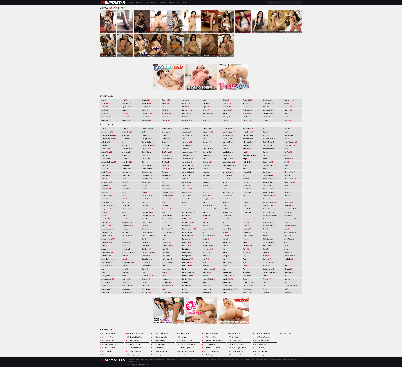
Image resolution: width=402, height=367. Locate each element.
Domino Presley (148, 266)
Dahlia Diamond (147, 219)
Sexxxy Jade (268, 205)
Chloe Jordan (147, 169)
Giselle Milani (167, 215)
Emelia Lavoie (167, 132)
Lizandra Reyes (208, 246)
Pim (245, 242)
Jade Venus (187, 135)
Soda (265, 232)
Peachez (247, 229)
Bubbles (125, 266)
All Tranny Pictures (263, 337)
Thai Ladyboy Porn (136, 337)
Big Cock (126, 107)
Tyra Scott (288, 165)
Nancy (226, 252)
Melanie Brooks (229, 162)
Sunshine (267, 259)
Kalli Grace (186, 219)
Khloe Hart (186, 282)
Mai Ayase (207, 272)
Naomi (226, 259)
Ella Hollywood (147, 289)
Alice (104, 179)
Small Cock (268, 100)
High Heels (186, 113)
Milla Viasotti (228, 192)
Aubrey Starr (127, 135)
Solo (266, 107)
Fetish (165, 110)
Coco (144, 202)
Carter (144, 132)
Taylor (266, 289)
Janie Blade (187, 145)
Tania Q (267, 279)
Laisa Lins (207, 165)
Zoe (286, 282)
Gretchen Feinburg (168, 232)
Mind (225, 202)
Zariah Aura (288, 279)
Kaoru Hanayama (189, 229)
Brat (124, 246)
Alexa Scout (106, 169)
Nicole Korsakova (249, 135)
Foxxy (165, 185)
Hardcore (187, 110)
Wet (286, 117)
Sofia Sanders (268, 242)
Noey (245, 165)
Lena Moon (207, 195)
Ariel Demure (106, 266)
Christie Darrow (147, 175)
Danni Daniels (147, 232)
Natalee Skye (228, 272)
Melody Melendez (229, 165)
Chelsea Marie (147, 159)
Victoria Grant (289, 212)
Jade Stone (187, 132)
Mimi (225, 199)
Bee (124, 192)
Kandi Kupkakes (188, 222)
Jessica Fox (187, 189)
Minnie (225, 205)
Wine (286, 242)
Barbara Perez (127, 189)
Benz (124, 219)
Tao (265, 282)
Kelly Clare (187, 262)
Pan (245, 199)
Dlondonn (146, 262)
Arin (103, 269)
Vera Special (288, 205)
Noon (246, 169)
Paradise (247, 202)
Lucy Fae (206, 256)
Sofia (265, 235)
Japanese (187, 120)
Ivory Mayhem (167, 286)
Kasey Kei (186, 242)
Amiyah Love (106, 209)
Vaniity (287, 185)
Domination (147, 120)
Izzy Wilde (166, 292)
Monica (226, 225)
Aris (103, 272)
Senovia (266, 199)
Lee (205, 179)
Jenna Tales (187, 175)
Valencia (287, 169)
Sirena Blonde (268, 225)
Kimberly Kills (208, 135)
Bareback (106, 117)
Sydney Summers (270, 272)
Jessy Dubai (187, 199)
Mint (225, 209)
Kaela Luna (187, 215)
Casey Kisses (147, 139)
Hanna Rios (166, 242)
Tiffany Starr (289, 145)
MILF (205, 117)
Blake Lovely (127, 235)
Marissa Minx (228, 142)
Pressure (246, 272)
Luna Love (207, 266)
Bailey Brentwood (128, 169)
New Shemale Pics (238, 344)
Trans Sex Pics (135, 344)
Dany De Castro (148, 235)
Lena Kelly (207, 192)
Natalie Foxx (228, 279)
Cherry (145, 162)
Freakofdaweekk (168, 192)
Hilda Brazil (166, 252)
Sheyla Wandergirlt (270, 215)
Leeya (206, 182)
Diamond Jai (146, 256)
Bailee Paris (126, 165)
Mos (225, 232)
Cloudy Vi (146, 199)
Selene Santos (269, 195)
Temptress (268, 292)
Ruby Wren (267, 135)
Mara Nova (207, 286)
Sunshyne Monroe (270, 262)
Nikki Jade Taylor (249, 142)
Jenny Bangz (187, 182)
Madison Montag (209, 269)
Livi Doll (206, 239)
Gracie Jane (167, 225)
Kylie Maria (207, 162)
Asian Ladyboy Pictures (239, 348)
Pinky (246, 249)
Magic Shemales (110, 348)
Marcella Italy (208, 289)
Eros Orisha (167, 159)
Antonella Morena (108, 259)
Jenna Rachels (188, 172)
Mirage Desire (228, 215)
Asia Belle (105, 282)
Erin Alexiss (167, 152)
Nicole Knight (248, 132)
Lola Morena (208, 249)
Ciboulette (146, 182)
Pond (246, 259)
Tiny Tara (288, 152)
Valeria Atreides (290, 179)
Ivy (163, 289)
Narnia (225, 266)
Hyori (165, 272)
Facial (165, 103)
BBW (125, 100)
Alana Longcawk (107, 155)
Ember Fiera (167, 128)
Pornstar (247, 100)
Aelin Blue (105, 142)
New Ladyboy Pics (212, 333)
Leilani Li (206, 189)
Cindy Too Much (148, 189)
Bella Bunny (126, 205)
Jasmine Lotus (188, 155)
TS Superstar (139, 365)
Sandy (266, 159)
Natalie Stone (228, 286)
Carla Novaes (127, 289)
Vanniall (287, 192)
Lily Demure (207, 222)
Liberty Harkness (209, 209)
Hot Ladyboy (185, 333)
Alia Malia (105, 175)
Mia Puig (226, 179)
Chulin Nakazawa (148, 179)
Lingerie (207, 110)
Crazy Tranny (134, 355)
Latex (205, 100)
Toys (287, 103)
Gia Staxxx (166, 199)
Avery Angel (127, 149)
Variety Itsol (288, 195)
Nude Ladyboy (160, 341)
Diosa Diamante (148, 259)
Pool (226, 120)
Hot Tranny (184, 337)
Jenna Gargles (188, 169)
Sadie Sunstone (269, 149)
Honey (165, 266)
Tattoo (267, 117)
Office (226, 100)
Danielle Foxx (147, 229)
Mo (224, 222)
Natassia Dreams (230, 289)
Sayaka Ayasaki (269, 189)
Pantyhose (227, 110)
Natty (225, 292)
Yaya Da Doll (288, 259)
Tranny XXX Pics (237, 355)
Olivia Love (247, 185)
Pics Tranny (261, 348)
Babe (104, 113)
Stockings (268, 113)
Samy (265, 155)
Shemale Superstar (111, 333)
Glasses (185, 107)
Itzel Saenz (167, 279)
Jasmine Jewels (189, 152)
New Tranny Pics (135, 351)
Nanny (226, 256)
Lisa (205, 232)
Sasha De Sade (269, 182)
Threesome (289, 100)
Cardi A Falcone (128, 286)
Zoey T (287, 289)
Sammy (267, 152)
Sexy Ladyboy (261, 355)
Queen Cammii (249, 282)
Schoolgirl (247, 113)
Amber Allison (106, 202)
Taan (265, 276)
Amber (104, 199)
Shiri (265, 219)
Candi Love (126, 279)
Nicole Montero (249, 139)
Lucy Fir (206, 259)
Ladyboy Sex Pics (212, 355)
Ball (124, 179)
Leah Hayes (207, 175)
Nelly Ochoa (248, 128)
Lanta (205, 169)
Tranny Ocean (211, 344)
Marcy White (207, 292)
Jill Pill (185, 202)
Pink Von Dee (248, 246)
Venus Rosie (288, 202)
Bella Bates (126, 202)
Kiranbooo (207, 142)
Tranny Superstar (237, 351)
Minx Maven (227, 212)
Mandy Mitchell (209, 279)
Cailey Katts (126, 272)
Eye (164, 182)
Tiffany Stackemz (290, 142)
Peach (246, 225)
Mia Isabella (228, 172)
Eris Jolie (166, 155)
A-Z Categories (150, 2)
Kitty (205, 145)
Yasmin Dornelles (290, 256)
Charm (145, 155)
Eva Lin (165, 169)
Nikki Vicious (248, 149)
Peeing (226, 113)
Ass (104, 107)
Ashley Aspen (107, 276)
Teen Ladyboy (134, 341)
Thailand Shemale (161, 351)
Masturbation (209, 113)
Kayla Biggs (187, 252)
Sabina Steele (268, 145)
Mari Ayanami (228, 128)
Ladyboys (158, 355)
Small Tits (268, 103)
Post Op (246, 103)
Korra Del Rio (208, 149)
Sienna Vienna (268, 222)
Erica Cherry (167, 145)
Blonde (125, 117)
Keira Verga (187, 259)
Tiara (286, 132)
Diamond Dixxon (148, 252)
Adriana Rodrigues (108, 139)
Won (286, 246)
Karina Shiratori (188, 232)
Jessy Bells (186, 195)
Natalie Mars (228, 282)
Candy (125, 282)
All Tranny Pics (160, 344)
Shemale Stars (109, 341)
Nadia (226, 239)
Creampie (146, 107)
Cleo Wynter (147, 195)
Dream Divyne (147, 276)
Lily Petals (206, 225)
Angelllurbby (106, 242)
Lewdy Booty (208, 199)
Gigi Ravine (166, 205)
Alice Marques (106, 182)
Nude (206, 120)
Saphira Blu (268, 162)
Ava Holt (125, 145)
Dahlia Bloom (147, 212)
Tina (286, 149)
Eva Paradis (167, 175)
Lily (205, 219)
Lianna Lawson (209, 205)
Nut (245, 175)
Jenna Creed (187, 165)
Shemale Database (136, 333)
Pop (245, 266)
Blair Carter (126, 232)
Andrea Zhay (106, 225)
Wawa (287, 229)
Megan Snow (228, 159)
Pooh (246, 262)
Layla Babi (207, 172)
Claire (145, 192)
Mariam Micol (228, 135)
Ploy (245, 256)
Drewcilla (146, 279)
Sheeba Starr (268, 212)
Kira (204, 139)
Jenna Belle (187, 162)
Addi (103, 128)
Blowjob (126, 120)
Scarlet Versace (269, 192)
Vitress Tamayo (290, 219)
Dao (144, 239)
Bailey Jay (126, 172)
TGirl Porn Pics (211, 337)
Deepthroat (146, 117)
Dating (185, 2)
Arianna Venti (106, 262)
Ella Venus (146, 292)
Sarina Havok (268, 175)
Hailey (164, 239)
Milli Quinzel (227, 195)
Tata (265, 286)
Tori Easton (288, 159)
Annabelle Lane (107, 252)
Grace (165, 222)
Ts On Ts (288, 107)
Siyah (265, 229)
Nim (245, 152)
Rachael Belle (248, 286)
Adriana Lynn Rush (108, 135)
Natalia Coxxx (228, 276)
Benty (124, 215)
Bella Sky (126, 209)
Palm (246, 195)
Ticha (286, 139)
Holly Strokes (167, 262)
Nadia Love (227, 242)
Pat (245, 215)
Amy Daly (105, 219)
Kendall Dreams (188, 272)
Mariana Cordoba (230, 139)
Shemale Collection (187, 351)
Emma (165, 135)
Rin (265, 128)
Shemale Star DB (135, 348)
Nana (225, 249)
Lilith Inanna (208, 215)
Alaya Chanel (106, 159)
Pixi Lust (246, 252)
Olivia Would (247, 189)
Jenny (185, 179)
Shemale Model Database (214, 341)
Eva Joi (165, 165)
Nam (225, 246)
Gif (163, 202)
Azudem (125, 159)
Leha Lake (207, 185)
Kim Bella (186, 292)
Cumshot (147, 113)
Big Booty (127, 103)
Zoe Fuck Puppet (290, 286)
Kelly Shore (187, 266)
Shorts (246, 117)
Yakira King (288, 252)
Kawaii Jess (186, 249)
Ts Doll (286, 162)
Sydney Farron (268, 269)
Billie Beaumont (127, 225)
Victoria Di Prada (290, 209)
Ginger (165, 212)
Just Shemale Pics (263, 344)
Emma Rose (167, 139)
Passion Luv (247, 212)
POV (246, 107)
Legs (206, 107)
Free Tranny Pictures (188, 355)
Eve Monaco (167, 179)
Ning (245, 159)
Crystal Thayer (148, 209)
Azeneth (125, 155)
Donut (145, 269)
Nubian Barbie (248, 172)
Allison (104, 192)
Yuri (285, 276)
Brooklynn (126, 256)
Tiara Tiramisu (289, 135)
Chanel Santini (147, 152)
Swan (266, 266)
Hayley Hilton (167, 246)
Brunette (146, 103)
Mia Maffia (227, 175)
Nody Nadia (248, 162)
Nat (225, 269)
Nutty (246, 179)
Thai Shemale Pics (161, 333)
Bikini (125, 113)
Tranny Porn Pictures (188, 344)
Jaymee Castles (188, 159)
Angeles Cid (106, 232)
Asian (105, 103)
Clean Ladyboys (110, 355)
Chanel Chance (148, 145)
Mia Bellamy (228, 169)
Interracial (187, 117)
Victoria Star (288, 215)
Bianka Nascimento (129, 222)
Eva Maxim (166, 172)
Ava (124, 142)
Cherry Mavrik (147, 165)
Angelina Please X (108, 235)
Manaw (206, 276)
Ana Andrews (106, 222)
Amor (104, 212)
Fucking (166, 120)
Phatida (246, 239)
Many (205, 282)
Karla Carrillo (187, 235)
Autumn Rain (127, 139)
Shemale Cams (174, 2)
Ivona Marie (167, 282)
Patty (246, 222)
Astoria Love (106, 289)
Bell (124, 195)
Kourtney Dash (208, 152)
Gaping (186, 103)
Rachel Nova (248, 289)
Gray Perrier (167, 229)
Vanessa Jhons (289, 182)
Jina (184, 205)
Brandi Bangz (127, 242)
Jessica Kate (187, 192)
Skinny (247, 120)
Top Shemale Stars (212, 351)
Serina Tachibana (270, 202)
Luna (205, 262)
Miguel (226, 185)
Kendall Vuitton (187, 279)
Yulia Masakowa (290, 272)
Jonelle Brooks (188, 212)
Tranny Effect (236, 341)
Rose (266, 132)
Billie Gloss (126, 229)
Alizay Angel (106, 189)
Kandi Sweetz (187, 225)
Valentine (288, 175)
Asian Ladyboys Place (188, 348)
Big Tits (126, 110)
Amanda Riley (107, 195)
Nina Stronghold (249, 155)
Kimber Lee (208, 132)
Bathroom (106, 120)
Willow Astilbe (289, 239)
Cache (125, 269)
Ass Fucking (106, 110)
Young (287, 120)
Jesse (185, 185)
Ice (164, 276)
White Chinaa (289, 235)
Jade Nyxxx (186, 128)
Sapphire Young (270, 165)
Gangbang (186, 100)
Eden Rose (146, 286)
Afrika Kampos (107, 149)
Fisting (165, 117)
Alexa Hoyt (105, 165)
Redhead (247, 110)
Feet (164, 107)
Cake (124, 276)
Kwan (205, 159)
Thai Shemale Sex (161, 337)
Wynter (286, 249)
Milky (225, 189)
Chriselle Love (147, 172)
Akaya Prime (106, 152)
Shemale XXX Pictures (213, 348)
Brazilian (146, 100)
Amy (104, 215)
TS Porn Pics (109, 337)
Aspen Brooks (107, 286)
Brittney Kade (127, 249)
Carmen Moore (128, 292)
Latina (206, 103)
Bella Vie (125, 212)
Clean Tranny (287, 333)
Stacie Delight (268, 252)
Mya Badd (227, 235)
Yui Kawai (288, 269)
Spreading (268, 110)
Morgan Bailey (229, 229)
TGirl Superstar (262, 351)
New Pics (139, 2)
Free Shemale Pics (263, 341)
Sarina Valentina (270, 179)
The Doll (287, 128)
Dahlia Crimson (148, 215)
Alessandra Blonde (108, 162)
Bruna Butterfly (128, 262)
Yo (286, 262)
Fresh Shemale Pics (263, 333)
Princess (247, 276)
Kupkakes (207, 155)
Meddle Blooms (228, 152)
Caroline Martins (148, 128)
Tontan (286, 155)
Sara (265, 169)
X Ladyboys (108, 351)
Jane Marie (187, 142)
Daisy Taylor (147, 222)
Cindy (145, 185)
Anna (104, 246)
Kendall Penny (188, 276)
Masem (226, 145)
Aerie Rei (105, 145)
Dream (145, 272)
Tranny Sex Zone (186, 341)
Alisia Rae (105, 185)
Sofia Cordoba (268, 239)
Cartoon (145, 135)
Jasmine (186, 149)
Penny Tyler (248, 235)
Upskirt (287, 113)
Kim (184, 289)
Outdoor (227, 103)
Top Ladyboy (159, 348)
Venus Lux (288, 199)
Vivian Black (288, 222)
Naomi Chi (227, 262)
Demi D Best (147, 246)
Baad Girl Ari (127, 162)
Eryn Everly (166, 162)
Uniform (288, 110)
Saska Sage (267, 185)
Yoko (286, 266)
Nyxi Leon (247, 182)
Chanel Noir (146, 149)
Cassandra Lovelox (149, 142)
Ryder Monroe (269, 142)
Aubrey (125, 128)
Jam (184, 139)
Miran (226, 219)
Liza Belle (206, 242)
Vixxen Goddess (290, 225)
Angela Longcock (107, 229)
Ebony (166, 100)
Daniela (145, 225)
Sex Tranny (235, 337)
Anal (104, 100)
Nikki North (247, 145)
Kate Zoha (186, 246)
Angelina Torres (108, 239)
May (225, 149)
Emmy (165, 142)
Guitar (165, 235)
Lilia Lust (206, 212)
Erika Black (166, 149)
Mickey (226, 182)
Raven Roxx (247, 292)
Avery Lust (126, 152)
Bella (124, 199)
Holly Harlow (167, 256)
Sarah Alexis (268, 172)
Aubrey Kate (127, 132)
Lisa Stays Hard (209, 235)
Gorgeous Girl (167, 219)
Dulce (145, 282)
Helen (165, 249)
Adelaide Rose (107, 132)
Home (131, 2)
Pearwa (246, 232)
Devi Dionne (146, 249)
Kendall (185, 269)
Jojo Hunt (186, 209)
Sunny (266, 256)
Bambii (124, 185)
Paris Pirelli (247, 209)
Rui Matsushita (269, 139)
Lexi (205, 202)
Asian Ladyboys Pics (111, 344)
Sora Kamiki (267, 246)
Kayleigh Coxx (187, 256)
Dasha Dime (146, 242)
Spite (266, 249)
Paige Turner (248, 192)
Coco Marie (146, 205)
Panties (227, 107)
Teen (266, 120)
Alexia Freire (106, 172)
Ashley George (107, 279)
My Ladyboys (236, 333)
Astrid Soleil (105, 292)
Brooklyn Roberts (128, 252)
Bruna (125, 259)
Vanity (286, 189)
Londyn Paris (207, 252)
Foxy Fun (166, 189)
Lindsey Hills (208, 229)
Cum (145, 110)
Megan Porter (228, 155)
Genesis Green (167, 195)
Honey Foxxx (167, 269)
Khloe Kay (186, 286)
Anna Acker (105, 249)
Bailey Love (126, 175)
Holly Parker (167, 259)
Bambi (125, 182)
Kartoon (186, 239)
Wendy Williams (290, 232)
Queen (246, 279)
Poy (245, 269)
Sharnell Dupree (269, 209)
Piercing (227, 117)
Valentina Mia (289, 172)
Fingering (166, 113)
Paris (245, 205)
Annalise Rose (106, 256)
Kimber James (209, 128)
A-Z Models (162, 2)
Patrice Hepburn (249, 219)
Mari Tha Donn (228, 132)
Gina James (166, 209)
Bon (124, 239)
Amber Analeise (107, 205)
